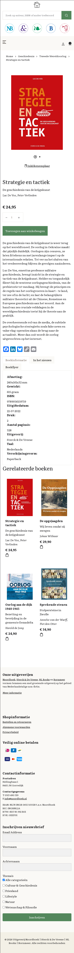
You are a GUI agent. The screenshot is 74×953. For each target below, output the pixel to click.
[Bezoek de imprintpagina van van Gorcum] (64, 29)
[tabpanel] (37, 112)
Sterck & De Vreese (27, 679)
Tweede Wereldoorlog (52, 56)
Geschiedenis (26, 56)
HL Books (44, 679)
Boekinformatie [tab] (16, 360)
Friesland (11, 891)
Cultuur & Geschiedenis (21, 885)
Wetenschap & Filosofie (21, 907)
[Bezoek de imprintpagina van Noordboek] (9, 29)
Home (9, 56)
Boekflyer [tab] (12, 367)
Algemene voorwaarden (16, 727)
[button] (4, 44)
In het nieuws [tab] (42, 360)
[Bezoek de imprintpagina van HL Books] (37, 29)
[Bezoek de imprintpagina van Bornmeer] (51, 29)
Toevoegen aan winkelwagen (25, 231)
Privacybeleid (11, 732)
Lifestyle (11, 896)
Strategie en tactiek (14, 523)
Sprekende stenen (53, 604)
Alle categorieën (16, 880)
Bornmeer (59, 679)
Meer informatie (12, 692)
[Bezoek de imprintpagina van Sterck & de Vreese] (23, 29)
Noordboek (9, 679)
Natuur (10, 902)
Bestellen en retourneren (17, 722)
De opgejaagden (51, 521)
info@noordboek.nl (15, 798)
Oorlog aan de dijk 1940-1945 (18, 606)
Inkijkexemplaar (38, 166)
